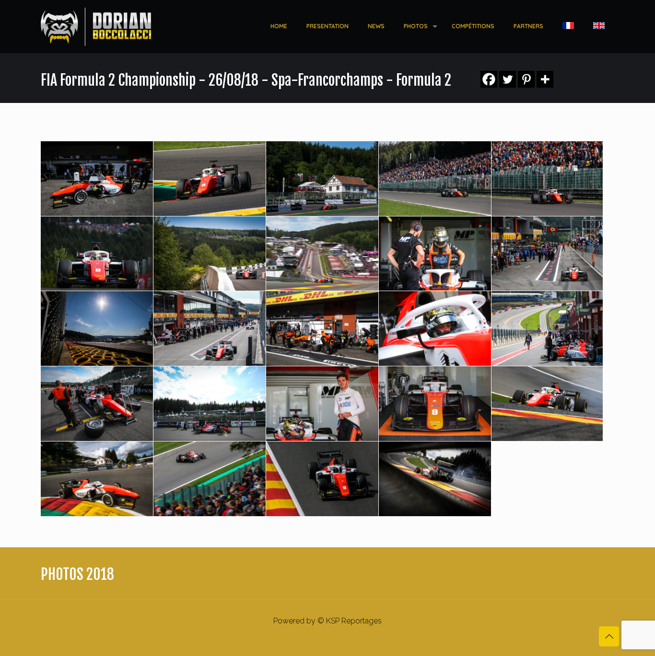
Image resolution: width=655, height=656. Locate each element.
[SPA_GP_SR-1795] (322, 253)
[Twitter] (507, 79)
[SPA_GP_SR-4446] (435, 178)
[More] (545, 79)
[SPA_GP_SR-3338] (209, 253)
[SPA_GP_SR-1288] (97, 328)
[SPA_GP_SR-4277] (547, 178)
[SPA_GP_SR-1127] (547, 328)
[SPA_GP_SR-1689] (435, 253)
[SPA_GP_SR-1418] (547, 253)
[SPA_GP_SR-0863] (322, 403)
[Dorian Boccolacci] (96, 26)
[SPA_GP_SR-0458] (547, 403)
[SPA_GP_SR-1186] (322, 328)
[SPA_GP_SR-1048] (209, 403)
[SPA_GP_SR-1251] (209, 328)
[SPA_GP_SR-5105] (322, 178)
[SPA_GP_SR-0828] (435, 403)
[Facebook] (488, 79)
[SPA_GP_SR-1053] (97, 403)
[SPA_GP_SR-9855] (97, 178)
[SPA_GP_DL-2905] (435, 478)
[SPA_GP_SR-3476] (97, 253)
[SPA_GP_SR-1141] (435, 328)
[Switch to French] (568, 26)
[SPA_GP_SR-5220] (209, 178)
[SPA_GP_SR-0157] (97, 478)
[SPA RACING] (209, 478)
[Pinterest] (526, 79)
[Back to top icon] (609, 636)
